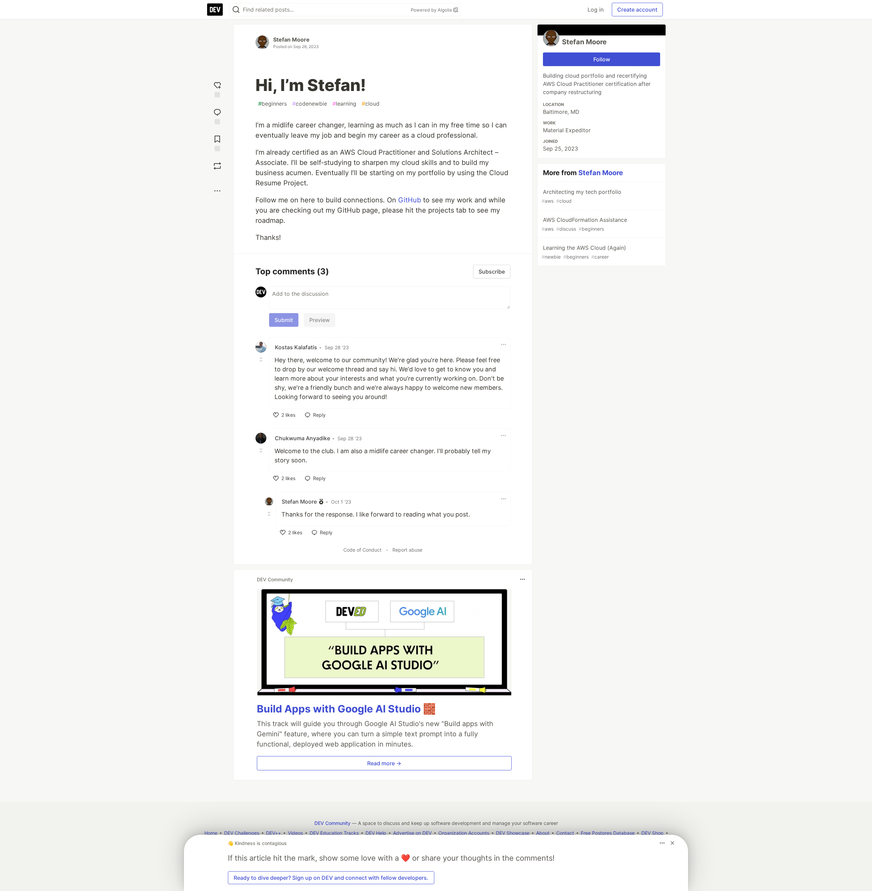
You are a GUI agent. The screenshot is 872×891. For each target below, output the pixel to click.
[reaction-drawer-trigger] (217, 88)
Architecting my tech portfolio (581, 196)
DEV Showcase (512, 833)
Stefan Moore (291, 39)
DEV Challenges (241, 833)
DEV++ (273, 833)
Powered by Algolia (432, 10)
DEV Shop (652, 833)
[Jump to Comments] (217, 115)
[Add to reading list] (217, 142)
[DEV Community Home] (214, 9)
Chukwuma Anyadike (302, 438)
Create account (637, 9)
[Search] (236, 9)
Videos (295, 833)
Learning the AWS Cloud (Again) (584, 252)
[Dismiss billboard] (672, 843)
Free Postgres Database (608, 833)
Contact (565, 833)
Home (210, 833)
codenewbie (309, 103)
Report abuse (407, 550)
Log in (596, 9)
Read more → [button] (384, 763)
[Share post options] (217, 191)
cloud (370, 103)
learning (344, 103)
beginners (272, 103)
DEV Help (375, 833)
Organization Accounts (463, 833)
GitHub (409, 200)
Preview (319, 320)
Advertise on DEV (412, 833)
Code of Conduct (362, 550)
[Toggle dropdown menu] (503, 344)
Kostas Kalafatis (296, 347)
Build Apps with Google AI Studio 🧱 (346, 709)
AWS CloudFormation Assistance (584, 224)
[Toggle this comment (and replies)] (261, 359)
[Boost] (217, 166)
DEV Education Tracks (334, 833)
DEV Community (332, 823)
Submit (284, 320)
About (542, 833)
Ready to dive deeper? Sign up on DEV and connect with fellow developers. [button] (331, 877)
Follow (601, 59)
